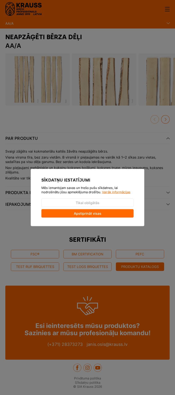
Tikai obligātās (87, 203)
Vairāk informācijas (116, 192)
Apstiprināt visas (87, 213)
